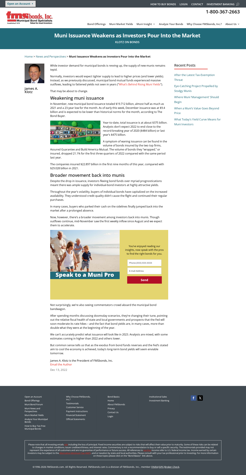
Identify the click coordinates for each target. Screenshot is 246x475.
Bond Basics (113, 396)
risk (66, 444)
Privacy (111, 408)
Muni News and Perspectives (32, 410)
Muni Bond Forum (34, 404)
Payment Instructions (77, 411)
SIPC (161, 466)
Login (184, 4)
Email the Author (61, 364)
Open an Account (18, 4)
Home (29, 56)
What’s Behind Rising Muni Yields (139, 84)
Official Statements (75, 419)
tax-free (147, 450)
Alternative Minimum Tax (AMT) (75, 453)
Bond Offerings (96, 24)
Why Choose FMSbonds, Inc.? (204, 24)
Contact (197, 4)
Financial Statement (76, 415)
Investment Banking (220, 4)
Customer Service (75, 407)
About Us (230, 24)
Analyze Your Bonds (171, 24)
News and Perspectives (51, 56)
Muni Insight (144, 24)
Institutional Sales (158, 396)
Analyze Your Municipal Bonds (36, 421)
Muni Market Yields (121, 24)
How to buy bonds (163, 4)
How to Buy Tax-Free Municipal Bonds (35, 427)
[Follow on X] (200, 398)
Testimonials (72, 403)
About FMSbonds (116, 404)
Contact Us (113, 412)
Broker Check (172, 466)
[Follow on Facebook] (193, 398)
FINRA (154, 466)
